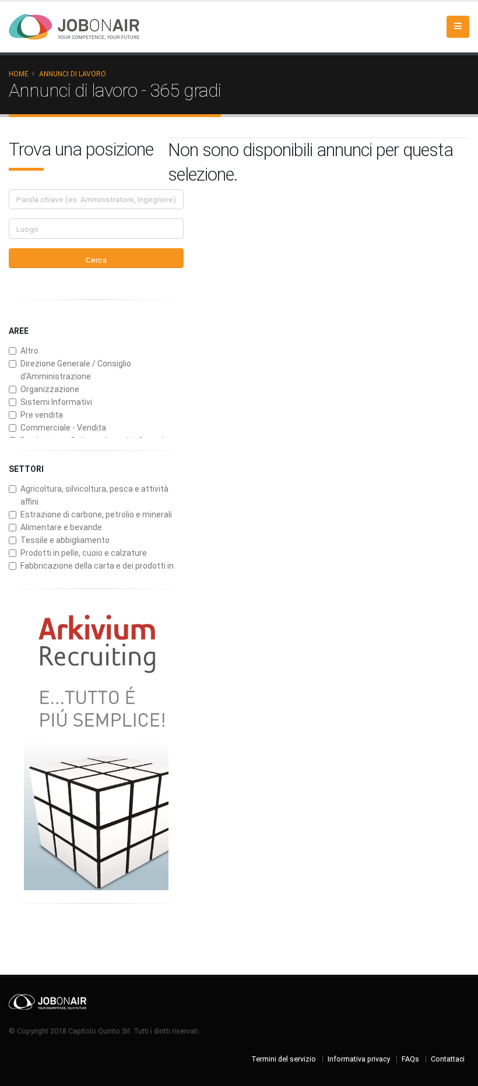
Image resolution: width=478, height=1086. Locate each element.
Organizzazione (49, 389)
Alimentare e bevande (61, 527)
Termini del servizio (283, 1059)
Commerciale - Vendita (63, 427)
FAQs (410, 1059)
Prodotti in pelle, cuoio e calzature (83, 553)
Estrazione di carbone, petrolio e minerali (96, 514)
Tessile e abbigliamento (65, 540)
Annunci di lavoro (72, 74)
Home (19, 74)
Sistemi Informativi (56, 402)
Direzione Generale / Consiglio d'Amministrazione (75, 370)
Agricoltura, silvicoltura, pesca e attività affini (94, 495)
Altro (29, 350)
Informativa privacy (359, 1059)
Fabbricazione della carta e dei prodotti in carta (97, 572)
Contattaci (448, 1059)
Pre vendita (41, 414)
